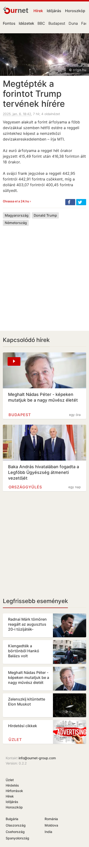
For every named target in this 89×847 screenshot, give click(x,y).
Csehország (15, 832)
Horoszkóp (75, 10)
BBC (41, 23)
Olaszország (16, 825)
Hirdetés (12, 785)
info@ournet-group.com (37, 758)
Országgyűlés (25, 487)
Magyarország (16, 215)
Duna (73, 23)
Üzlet (15, 739)
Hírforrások (14, 791)
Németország (16, 223)
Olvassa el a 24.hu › (17, 201)
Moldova (51, 825)
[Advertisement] (44, 274)
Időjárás (54, 10)
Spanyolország (17, 838)
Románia (51, 819)
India (48, 832)
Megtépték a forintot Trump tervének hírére (34, 93)
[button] (70, 202)
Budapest (56, 23)
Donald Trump (45, 215)
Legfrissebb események (35, 601)
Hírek (38, 10)
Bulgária (12, 819)
